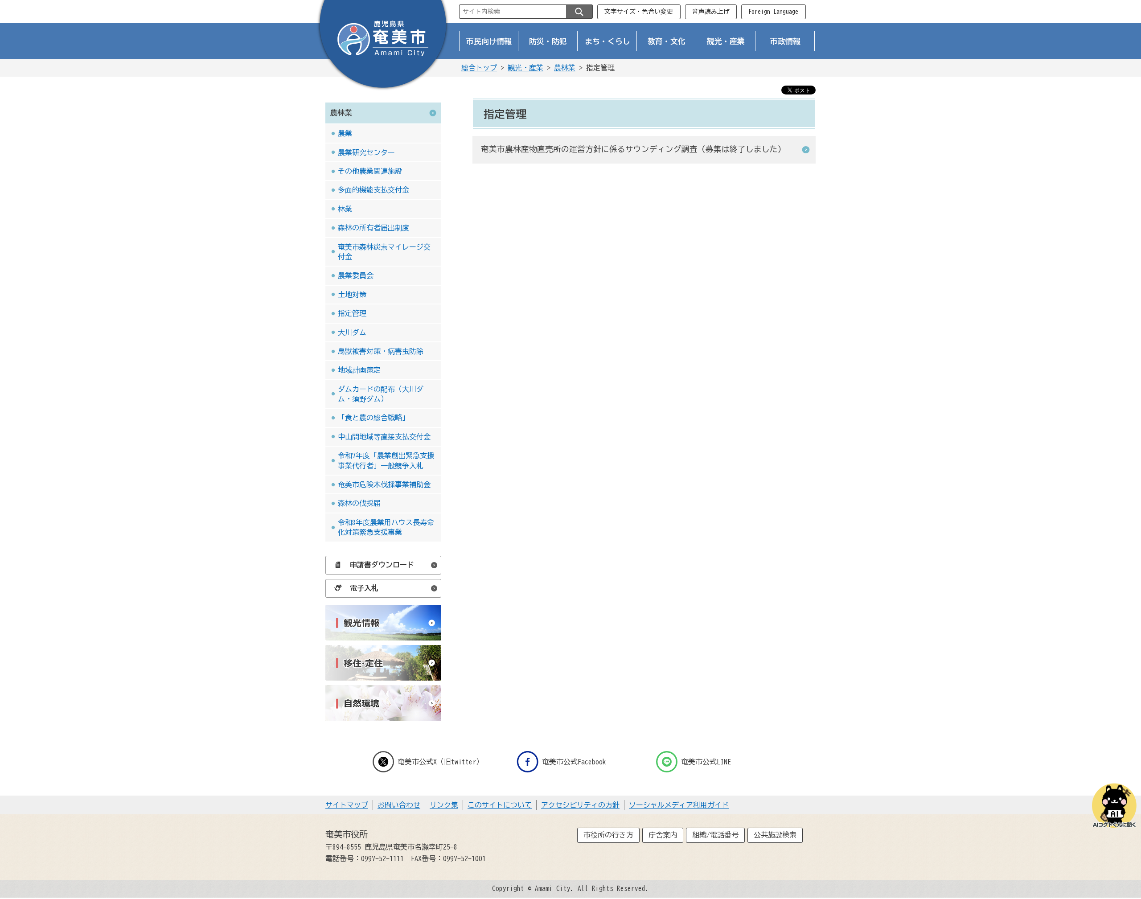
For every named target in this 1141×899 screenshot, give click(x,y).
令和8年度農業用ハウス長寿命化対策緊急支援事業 (386, 527)
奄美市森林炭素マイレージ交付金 (384, 251)
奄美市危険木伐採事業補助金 (384, 484)
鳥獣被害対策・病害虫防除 (380, 351)
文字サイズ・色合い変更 (638, 11)
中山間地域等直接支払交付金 (384, 436)
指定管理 (352, 313)
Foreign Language (773, 11)
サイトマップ (346, 805)
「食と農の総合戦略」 (373, 417)
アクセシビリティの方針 (580, 805)
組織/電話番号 (715, 834)
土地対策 (352, 294)
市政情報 (785, 41)
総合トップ (479, 67)
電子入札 (364, 587)
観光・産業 (726, 41)
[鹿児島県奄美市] (383, 46)
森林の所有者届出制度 (373, 227)
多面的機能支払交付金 (373, 189)
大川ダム (352, 332)
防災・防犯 (548, 41)
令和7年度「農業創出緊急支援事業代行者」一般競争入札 (386, 460)
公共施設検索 (775, 834)
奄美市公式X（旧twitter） (440, 761)
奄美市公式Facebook (574, 761)
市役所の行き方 (608, 834)
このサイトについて (500, 805)
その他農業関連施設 (370, 171)
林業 (345, 209)
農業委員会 (355, 275)
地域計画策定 (359, 370)
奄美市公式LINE (706, 761)
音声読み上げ (711, 11)
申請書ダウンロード (382, 564)
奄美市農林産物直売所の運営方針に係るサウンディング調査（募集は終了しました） (633, 149)
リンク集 (444, 805)
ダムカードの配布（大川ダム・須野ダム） (380, 394)
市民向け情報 (489, 41)
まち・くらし (607, 41)
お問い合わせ (399, 805)
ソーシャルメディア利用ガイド (679, 805)
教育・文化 (666, 41)
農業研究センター (366, 152)
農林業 (564, 67)
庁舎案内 (662, 834)
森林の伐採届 (359, 503)
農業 (345, 133)
